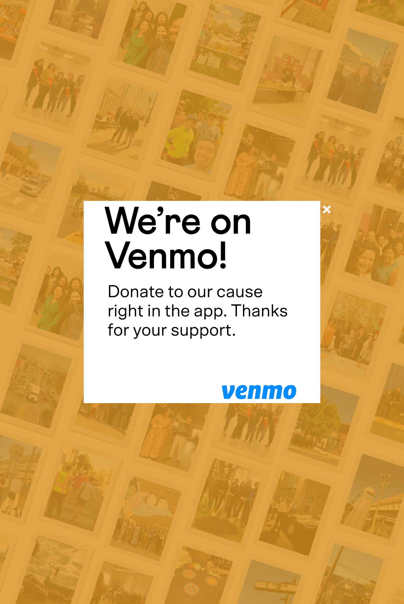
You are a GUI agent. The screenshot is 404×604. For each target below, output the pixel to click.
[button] (327, 209)
